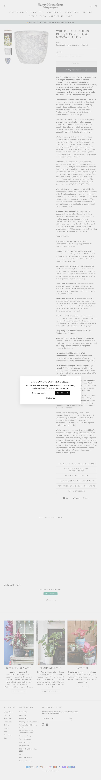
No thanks (50, 398)
